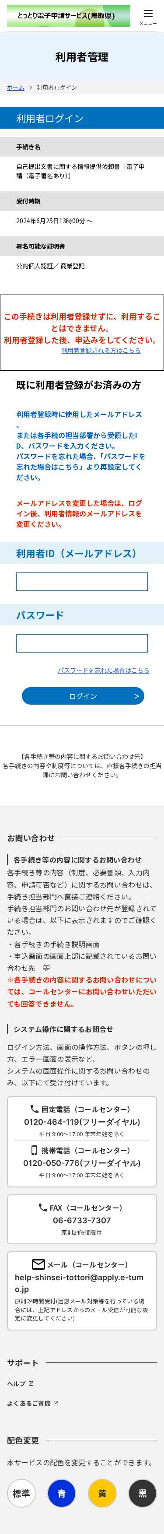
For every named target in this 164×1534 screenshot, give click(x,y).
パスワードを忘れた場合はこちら (104, 670)
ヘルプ (16, 1383)
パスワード (40, 614)
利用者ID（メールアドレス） (79, 553)
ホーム (15, 87)
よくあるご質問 (29, 1403)
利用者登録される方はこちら (101, 350)
